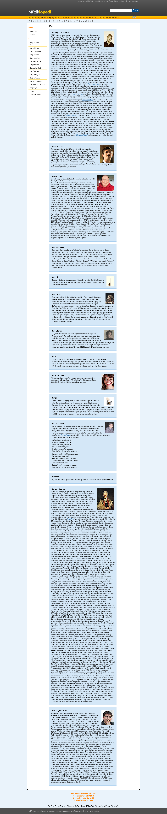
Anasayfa (33, 31)
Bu (101, 18)
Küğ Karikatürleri (36, 61)
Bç (39, 18)
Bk (66, 18)
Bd (42, 18)
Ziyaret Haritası (35, 94)
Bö (81, 18)
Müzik (39, 12)
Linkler (32, 91)
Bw (110, 18)
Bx (113, 18)
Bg (50, 18)
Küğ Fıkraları (34, 55)
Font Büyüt (133, 17)
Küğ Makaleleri (35, 68)
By (116, 18)
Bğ (53, 18)
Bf (47, 18)
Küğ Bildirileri (34, 48)
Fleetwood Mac (93, 84)
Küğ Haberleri (35, 58)
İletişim (32, 34)
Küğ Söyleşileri (35, 74)
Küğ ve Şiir (33, 88)
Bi (61, 18)
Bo (78, 18)
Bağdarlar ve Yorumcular (34, 44)
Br (90, 18)
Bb (33, 18)
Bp (84, 18)
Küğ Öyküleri (34, 71)
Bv (107, 18)
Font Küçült (135, 17)
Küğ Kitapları (34, 65)
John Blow (70, 519)
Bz (118, 18)
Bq (87, 18)
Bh (56, 18)
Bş (95, 18)
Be (45, 18)
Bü (104, 18)
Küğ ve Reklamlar (36, 81)
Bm (72, 18)
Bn (75, 18)
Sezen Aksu (65, 435)
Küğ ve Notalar (35, 78)
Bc (36, 18)
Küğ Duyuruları (35, 51)
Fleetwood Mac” (87, 100)
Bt (98, 18)
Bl (69, 18)
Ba (30, 18)
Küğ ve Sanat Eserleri (37, 84)
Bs (93, 18)
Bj (63, 18)
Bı (58, 18)
